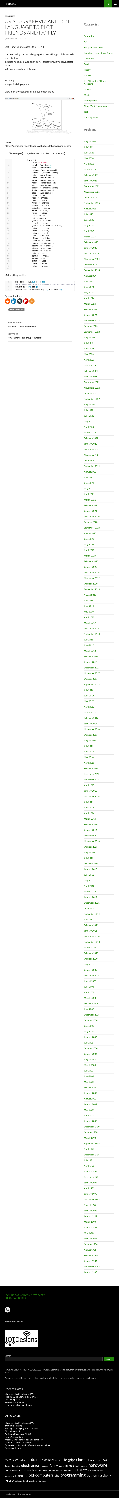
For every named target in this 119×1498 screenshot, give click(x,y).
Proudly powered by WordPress (18, 1494)
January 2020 (90, 567)
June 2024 (89, 287)
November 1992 (92, 1199)
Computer (10, 16)
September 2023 (92, 331)
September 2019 (92, 589)
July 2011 (88, 919)
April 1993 (89, 1188)
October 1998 (90, 1132)
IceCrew (88, 75)
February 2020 (91, 561)
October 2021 (90, 460)
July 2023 (88, 343)
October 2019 (90, 583)
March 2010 (90, 947)
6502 (8, 1460)
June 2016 (89, 751)
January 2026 (90, 180)
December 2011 (91, 902)
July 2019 (88, 600)
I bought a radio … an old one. (19, 1405)
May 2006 (89, 1031)
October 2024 (90, 264)
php (57, 1475)
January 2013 (90, 869)
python (92, 1475)
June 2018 (89, 645)
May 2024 (89, 292)
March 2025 (90, 236)
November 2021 (92, 455)
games (69, 1465)
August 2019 (90, 595)
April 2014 (89, 813)
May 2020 (89, 544)
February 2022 (91, 438)
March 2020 (90, 555)
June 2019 (89, 606)
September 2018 (92, 634)
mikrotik (73, 1470)
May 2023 (89, 354)
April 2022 (89, 427)
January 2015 (90, 790)
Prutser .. (10, 3)
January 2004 (90, 1054)
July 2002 (88, 1070)
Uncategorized (91, 117)
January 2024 (90, 315)
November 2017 (92, 673)
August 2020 (90, 533)
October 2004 (90, 1048)
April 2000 (89, 1115)
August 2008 (90, 981)
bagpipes (70, 1460)
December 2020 (91, 516)
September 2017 (92, 684)
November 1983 (92, 1266)
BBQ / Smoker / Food (94, 47)
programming (16, 310)
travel (25, 1481)
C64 (105, 1460)
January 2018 (90, 662)
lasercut (37, 1470)
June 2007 (89, 1009)
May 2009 (89, 964)
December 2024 (91, 253)
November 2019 (92, 578)
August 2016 (90, 740)
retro (9, 1480)
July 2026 (88, 147)
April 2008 (89, 992)
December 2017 (91, 667)
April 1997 (89, 1149)
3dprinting (89, 36)
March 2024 (90, 303)
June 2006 (89, 1026)
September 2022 (92, 399)
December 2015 (91, 774)
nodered (19, 1475)
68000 (15, 1460)
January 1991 (90, 1216)
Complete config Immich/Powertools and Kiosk (27, 1445)
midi (65, 1470)
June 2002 (89, 1076)
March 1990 (90, 1221)
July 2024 (88, 281)
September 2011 (92, 914)
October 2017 (90, 678)
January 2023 (90, 376)
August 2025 (90, 208)
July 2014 (88, 802)
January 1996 (90, 1171)
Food (86, 64)
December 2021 (91, 449)
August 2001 (90, 1098)
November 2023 (92, 320)
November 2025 (92, 191)
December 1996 (91, 1154)
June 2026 (89, 152)
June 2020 (89, 539)
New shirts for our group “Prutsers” (25, 336)
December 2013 (91, 835)
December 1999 (91, 1126)
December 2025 (91, 186)
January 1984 (90, 1261)
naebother (92, 1470)
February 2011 (91, 925)
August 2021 (90, 471)
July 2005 (88, 1042)
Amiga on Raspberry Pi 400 (18, 1434)
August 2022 (90, 404)
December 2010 (91, 936)
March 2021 (90, 499)
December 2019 (91, 572)
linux (45, 1470)
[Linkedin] (13, 301)
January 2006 (90, 1037)
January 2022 (90, 443)
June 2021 (89, 483)
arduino (34, 1459)
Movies (87, 89)
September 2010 (92, 942)
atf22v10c (59, 1460)
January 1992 (90, 1210)
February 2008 (91, 1003)
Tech (86, 111)
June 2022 (89, 415)
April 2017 (89, 706)
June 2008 (89, 986)
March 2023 (90, 365)
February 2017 (91, 718)
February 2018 (91, 656)
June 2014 (89, 807)
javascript (27, 1470)
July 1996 (88, 1160)
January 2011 (90, 930)
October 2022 (90, 393)
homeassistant (13, 1470)
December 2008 (91, 975)
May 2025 (89, 225)
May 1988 (89, 1233)
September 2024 (92, 270)
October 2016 (90, 734)
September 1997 (92, 1143)
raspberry (105, 1475)
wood (44, 1481)
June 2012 (89, 874)
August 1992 (90, 1205)
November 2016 (92, 729)
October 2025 (90, 197)
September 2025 (92, 203)
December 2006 (91, 1014)
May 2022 (89, 421)
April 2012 (89, 886)
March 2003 (90, 1065)
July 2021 (88, 477)
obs (25, 1476)
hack (77, 1466)
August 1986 (90, 1249)
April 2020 (89, 550)
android (23, 1460)
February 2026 (91, 175)
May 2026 (89, 158)
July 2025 (88, 214)
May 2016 (89, 757)
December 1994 (91, 1177)
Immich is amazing (13, 1425)
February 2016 (91, 768)
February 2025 (91, 242)
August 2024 (90, 275)
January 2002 (90, 1093)
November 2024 (92, 259)
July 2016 (88, 746)
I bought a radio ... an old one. (18, 1442)
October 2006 (90, 1020)
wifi (39, 1481)
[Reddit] (7, 301)
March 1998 (90, 1137)
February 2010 (91, 953)
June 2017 (89, 695)
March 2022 (90, 432)
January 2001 (90, 1104)
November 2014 (92, 796)
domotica (16, 1466)
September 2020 (92, 527)
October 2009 (90, 958)
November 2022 (92, 387)
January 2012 (90, 897)
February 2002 (91, 1087)
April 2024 (89, 298)
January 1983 (90, 1272)
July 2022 (88, 410)
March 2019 (90, 622)
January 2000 (90, 1121)
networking (9, 1476)
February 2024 (91, 309)
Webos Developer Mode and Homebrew (24, 1439)
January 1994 (90, 1182)
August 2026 (90, 141)
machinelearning (55, 1470)
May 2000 (89, 1109)
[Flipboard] (26, 301)
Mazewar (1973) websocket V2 (19, 1394)
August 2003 (90, 1059)
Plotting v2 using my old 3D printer (21, 1396)
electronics (30, 1465)
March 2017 (90, 712)
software (18, 1481)
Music (87, 95)
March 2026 (90, 169)
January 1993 (90, 1193)
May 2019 (89, 611)
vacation (33, 1481)
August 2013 (90, 852)
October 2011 (90, 908)
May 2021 (89, 488)
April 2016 (89, 762)
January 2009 (90, 970)
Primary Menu (115, 3)
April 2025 (89, 231)
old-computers (41, 1475)
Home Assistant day (14, 1402)
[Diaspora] (19, 301)
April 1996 (89, 1165)
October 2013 (90, 846)
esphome (44, 1466)
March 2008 (90, 998)
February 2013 (91, 863)
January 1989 (90, 1227)
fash (24, 38)
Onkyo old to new (13, 1448)
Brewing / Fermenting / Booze (98, 53)
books (99, 1460)
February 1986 (91, 1255)
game (61, 1466)
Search (8, 1355)
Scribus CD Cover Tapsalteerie (22, 325)
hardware (97, 1465)
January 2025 (90, 247)
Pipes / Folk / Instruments (96, 106)
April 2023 (89, 359)
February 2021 (91, 505)
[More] (32, 301)
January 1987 (90, 1238)
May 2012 (89, 880)
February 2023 (91, 371)
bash (82, 1460)
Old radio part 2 (12, 1399)
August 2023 (90, 337)
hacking (84, 1466)
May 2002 (89, 1082)
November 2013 (92, 841)
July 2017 (88, 690)
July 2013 (88, 858)
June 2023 (89, 348)
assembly (48, 1460)
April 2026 (89, 163)
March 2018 (90, 650)
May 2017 (89, 701)
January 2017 (90, 723)
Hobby (87, 69)
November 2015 (92, 779)
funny (54, 1465)
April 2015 (89, 785)
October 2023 (90, 326)
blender (91, 1460)
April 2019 (89, 617)
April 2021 (89, 494)
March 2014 (90, 818)
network (100, 1470)
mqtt (83, 1470)
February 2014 (91, 824)
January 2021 (90, 511)
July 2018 (88, 639)
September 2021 (92, 466)
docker (7, 1466)
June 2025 (89, 219)
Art (85, 41)
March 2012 (90, 891)
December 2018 (91, 628)
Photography (90, 100)
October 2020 (90, 522)
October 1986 (90, 1244)
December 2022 (91, 382)
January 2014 (90, 830)
